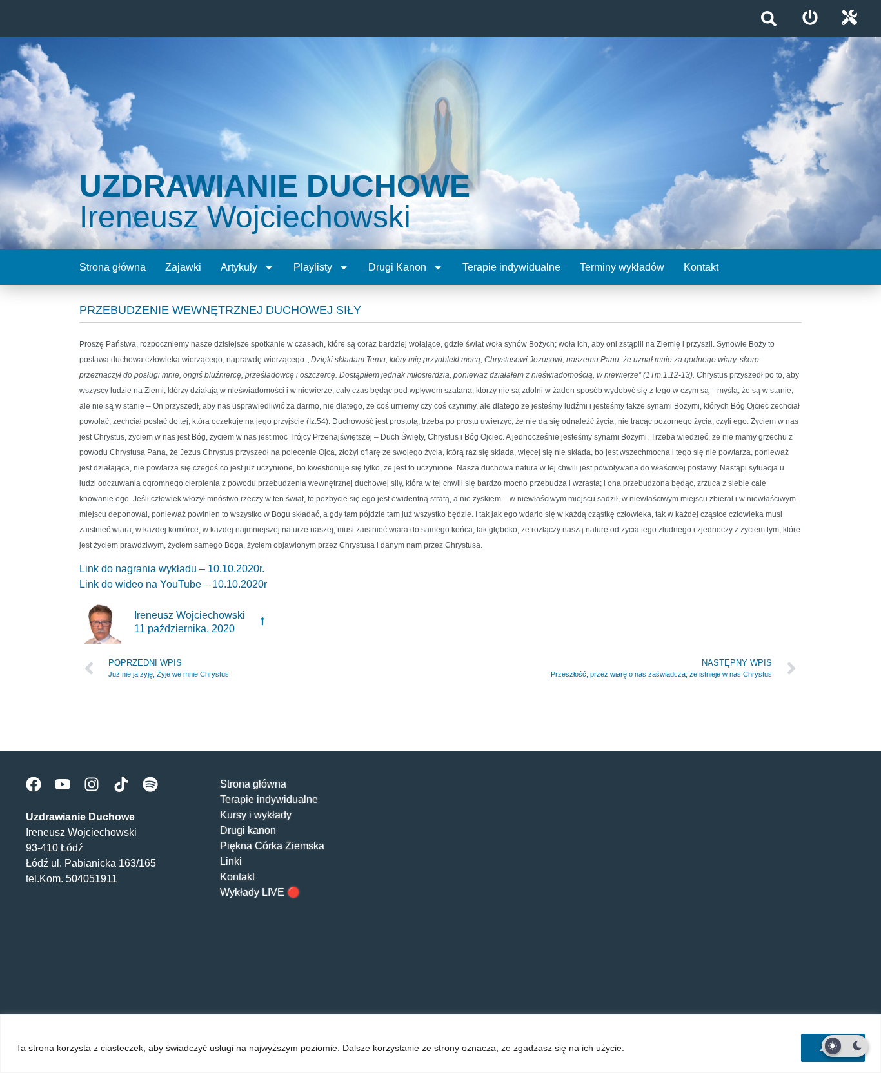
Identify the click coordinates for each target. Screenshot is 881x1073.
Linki (231, 861)
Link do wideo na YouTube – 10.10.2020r (173, 584)
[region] (440, 1043)
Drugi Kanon (397, 267)
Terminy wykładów (622, 267)
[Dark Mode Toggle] (845, 1046)
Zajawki (183, 267)
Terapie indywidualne (511, 267)
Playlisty (312, 267)
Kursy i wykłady (256, 814)
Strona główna (112, 267)
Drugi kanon (248, 830)
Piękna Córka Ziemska (272, 845)
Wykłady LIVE (252, 892)
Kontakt (701, 267)
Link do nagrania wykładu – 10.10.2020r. (171, 568)
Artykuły (239, 267)
